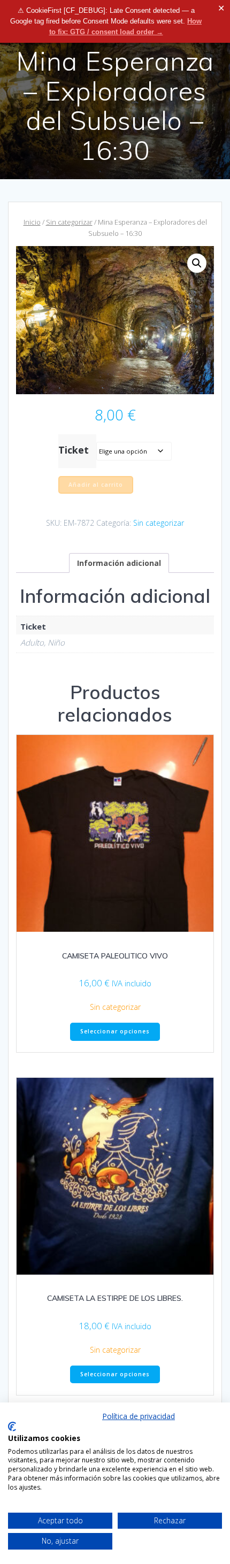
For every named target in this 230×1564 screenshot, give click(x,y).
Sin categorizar (69, 222)
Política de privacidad (138, 1416)
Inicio (32, 222)
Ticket (73, 449)
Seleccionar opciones (115, 1031)
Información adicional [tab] (119, 563)
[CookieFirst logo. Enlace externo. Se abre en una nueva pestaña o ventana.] (12, 1426)
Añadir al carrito (95, 484)
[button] (196, 263)
